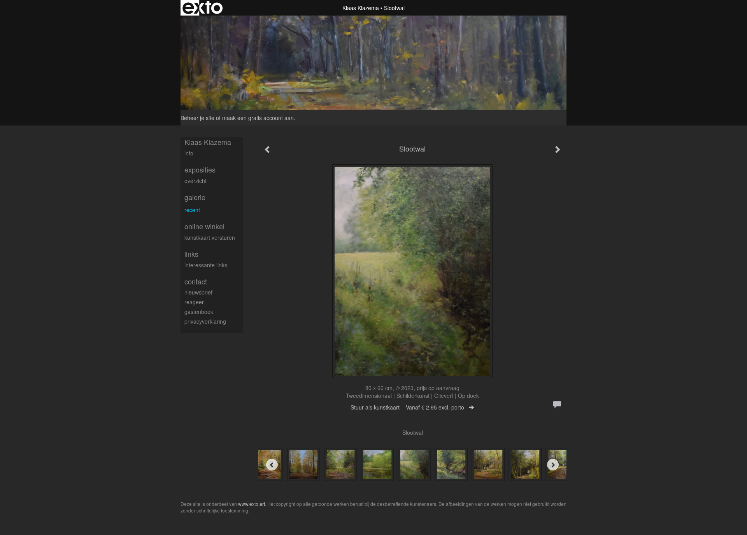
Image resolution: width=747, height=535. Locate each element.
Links (191, 254)
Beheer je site (197, 118)
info (188, 153)
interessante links (205, 265)
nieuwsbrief (198, 292)
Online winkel (204, 226)
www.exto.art (251, 503)
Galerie (194, 197)
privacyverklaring (205, 321)
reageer (194, 302)
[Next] (553, 465)
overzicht (195, 181)
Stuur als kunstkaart (407, 407)
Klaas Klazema (360, 8)
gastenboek (198, 311)
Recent (192, 210)
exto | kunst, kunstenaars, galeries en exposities (202, 8)
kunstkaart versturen (209, 237)
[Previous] (272, 465)
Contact (195, 281)
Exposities (200, 169)
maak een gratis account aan (258, 118)
